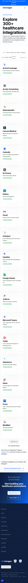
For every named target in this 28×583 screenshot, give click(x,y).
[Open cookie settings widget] (2, 580)
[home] (7, 7)
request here (5, 452)
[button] (24, 8)
